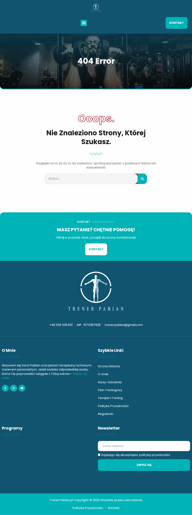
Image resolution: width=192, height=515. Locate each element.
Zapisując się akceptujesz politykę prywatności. (135, 455)
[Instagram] (13, 388)
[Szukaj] (142, 179)
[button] (84, 23)
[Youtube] (22, 388)
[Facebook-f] (5, 388)
